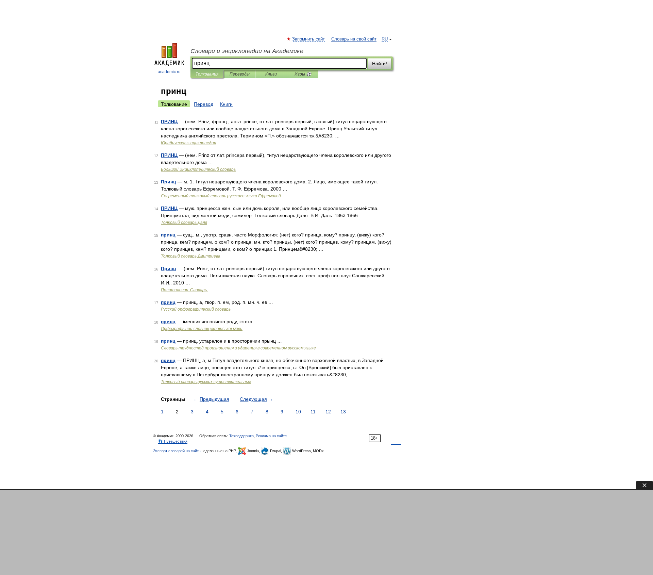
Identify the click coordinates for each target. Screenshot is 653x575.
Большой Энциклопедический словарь (198, 169)
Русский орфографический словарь (196, 309)
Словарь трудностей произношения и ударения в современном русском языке (238, 348)
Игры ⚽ (303, 74)
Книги (271, 74)
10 (298, 411)
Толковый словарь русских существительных (206, 381)
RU (385, 39)
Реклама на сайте (271, 436)
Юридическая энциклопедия (188, 143)
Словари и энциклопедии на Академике (246, 51)
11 (313, 411)
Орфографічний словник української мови (201, 328)
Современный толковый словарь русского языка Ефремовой (221, 196)
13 (343, 411)
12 (328, 411)
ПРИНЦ (169, 121)
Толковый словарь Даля (184, 222)
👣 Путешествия (172, 441)
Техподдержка (241, 436)
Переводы (240, 74)
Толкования (207, 74)
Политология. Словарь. (184, 290)
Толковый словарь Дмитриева (190, 256)
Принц (168, 181)
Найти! (379, 63)
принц (168, 234)
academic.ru (169, 71)
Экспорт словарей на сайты (177, 451)
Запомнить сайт (309, 39)
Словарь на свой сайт (353, 39)
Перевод (203, 104)
